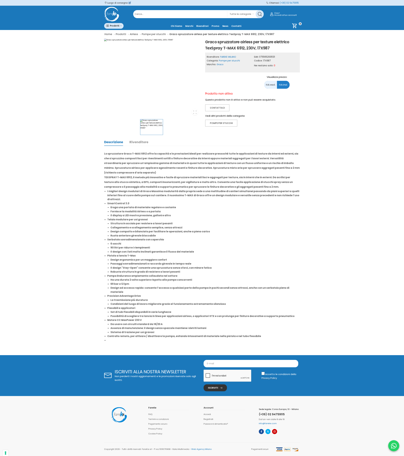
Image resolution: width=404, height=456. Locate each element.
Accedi (207, 414)
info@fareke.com (268, 423)
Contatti (236, 26)
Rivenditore (138, 142)
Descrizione (113, 142)
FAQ (150, 414)
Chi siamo (176, 26)
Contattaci (217, 107)
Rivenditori (202, 26)
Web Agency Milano (201, 449)
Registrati (208, 419)
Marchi (189, 26)
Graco (220, 64)
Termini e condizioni (158, 419)
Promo (215, 26)
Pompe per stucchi (229, 60)
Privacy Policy (269, 378)
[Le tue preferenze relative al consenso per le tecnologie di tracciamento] (6, 453)
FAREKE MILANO (228, 56)
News (225, 26)
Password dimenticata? (216, 423)
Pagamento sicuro (157, 423)
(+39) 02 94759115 (289, 2)
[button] (114, 26)
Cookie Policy (155, 433)
